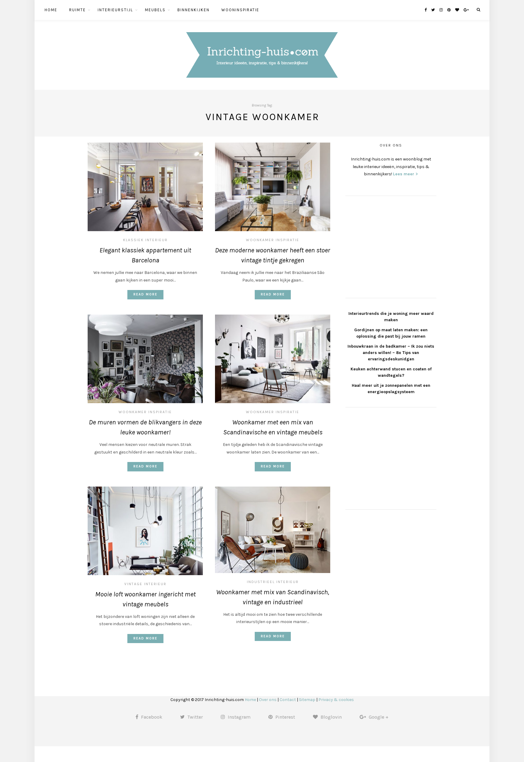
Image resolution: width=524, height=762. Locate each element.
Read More (145, 294)
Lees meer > (405, 174)
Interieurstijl (115, 10)
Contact (288, 699)
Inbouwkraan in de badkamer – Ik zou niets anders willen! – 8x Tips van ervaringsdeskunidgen (391, 353)
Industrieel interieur (273, 582)
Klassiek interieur (145, 240)
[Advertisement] (390, 246)
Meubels (155, 10)
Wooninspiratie (240, 10)
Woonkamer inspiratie (272, 240)
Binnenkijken (193, 10)
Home (51, 10)
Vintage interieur (145, 584)
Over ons (268, 699)
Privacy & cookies (336, 699)
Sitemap (307, 699)
